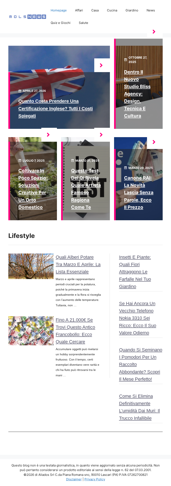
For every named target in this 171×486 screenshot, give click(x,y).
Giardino (132, 10)
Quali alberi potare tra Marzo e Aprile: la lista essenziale (78, 264)
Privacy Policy (94, 479)
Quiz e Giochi (60, 23)
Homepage (59, 10)
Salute (83, 23)
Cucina (112, 10)
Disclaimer (74, 479)
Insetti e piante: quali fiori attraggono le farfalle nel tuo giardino (135, 272)
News (151, 10)
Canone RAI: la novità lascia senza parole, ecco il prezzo (138, 192)
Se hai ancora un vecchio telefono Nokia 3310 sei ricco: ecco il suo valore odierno (137, 318)
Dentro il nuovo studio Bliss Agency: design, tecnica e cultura (137, 93)
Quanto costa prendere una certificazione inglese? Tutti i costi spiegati (55, 108)
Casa (95, 10)
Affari (79, 10)
